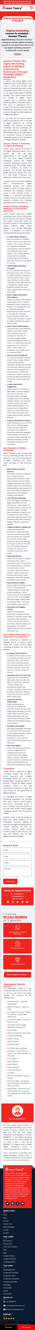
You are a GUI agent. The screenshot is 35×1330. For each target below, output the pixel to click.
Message (7, 869)
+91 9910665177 (18, 894)
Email (6, 856)
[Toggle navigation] (31, 8)
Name (6, 850)
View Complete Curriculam (17, 975)
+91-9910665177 (18, 1119)
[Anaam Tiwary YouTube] (22, 1204)
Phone (6, 863)
